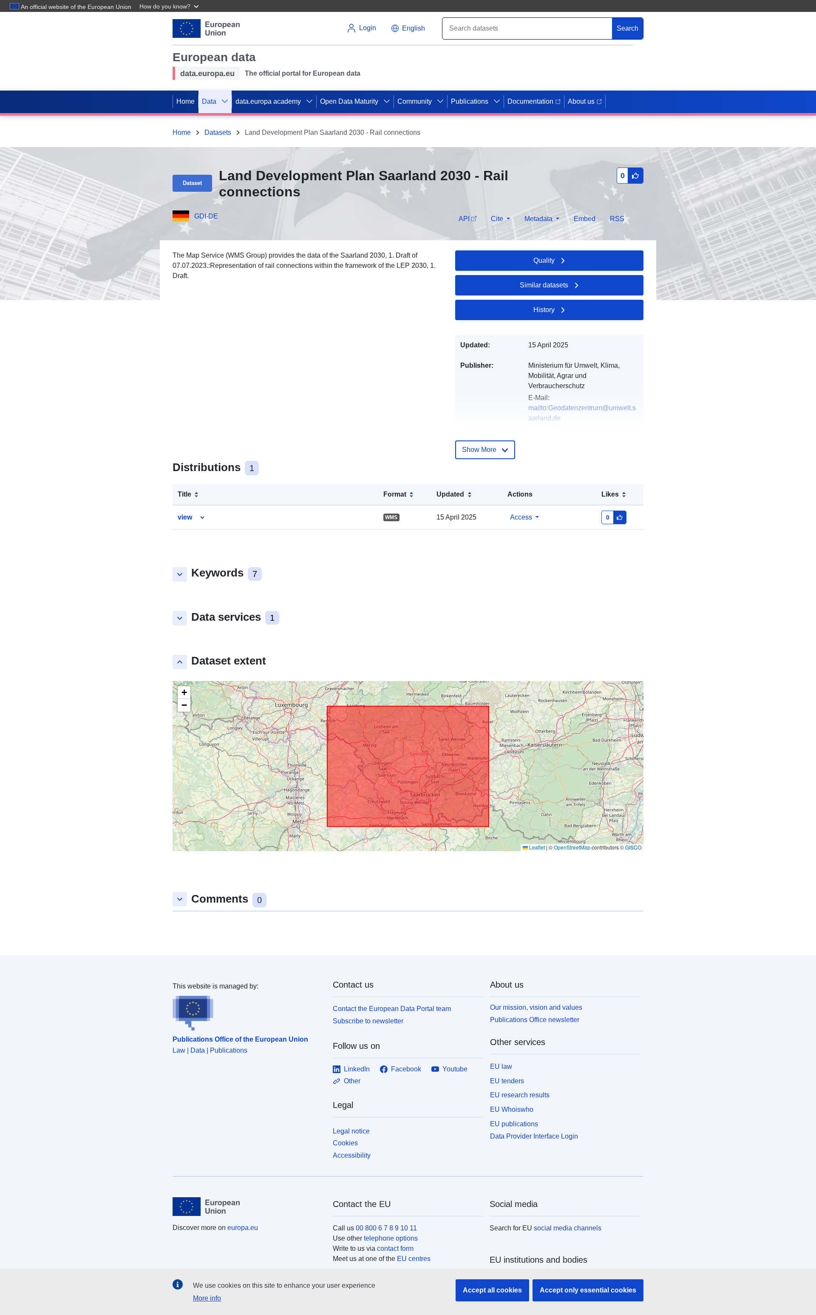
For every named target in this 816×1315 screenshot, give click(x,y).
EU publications (514, 1124)
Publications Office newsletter (534, 1019)
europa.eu (242, 1227)
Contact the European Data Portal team (392, 1008)
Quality (544, 260)
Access (521, 517)
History (544, 309)
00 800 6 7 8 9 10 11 (386, 1228)
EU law (501, 1066)
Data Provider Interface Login (534, 1135)
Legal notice (351, 1131)
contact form (395, 1248)
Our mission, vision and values (536, 1007)
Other (352, 1081)
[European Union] (248, 1206)
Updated (450, 494)
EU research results (520, 1095)
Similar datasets (544, 285)
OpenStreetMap (572, 847)
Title (184, 494)
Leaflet (536, 847)
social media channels (567, 1228)
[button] (170, 6)
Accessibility (352, 1155)
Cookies (345, 1143)
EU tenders (507, 1081)
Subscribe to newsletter (368, 1021)
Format (394, 494)
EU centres (414, 1258)
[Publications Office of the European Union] (248, 1011)
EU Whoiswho (511, 1109)
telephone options (391, 1238)
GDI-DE (206, 216)
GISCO (633, 847)
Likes (610, 494)
